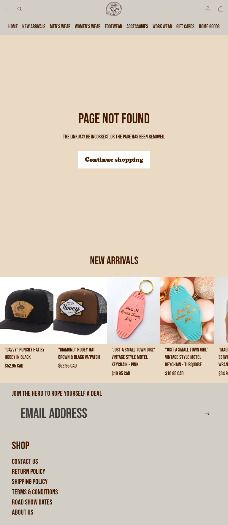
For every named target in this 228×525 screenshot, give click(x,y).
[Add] (44, 334)
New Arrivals (33, 26)
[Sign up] (207, 414)
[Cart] (220, 8)
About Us (22, 512)
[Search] (19, 8)
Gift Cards (185, 26)
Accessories (137, 26)
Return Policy (28, 471)
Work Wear (162, 26)
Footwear (113, 26)
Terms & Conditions (35, 492)
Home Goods (209, 26)
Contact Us (25, 461)
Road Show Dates (32, 502)
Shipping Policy (30, 482)
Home (13, 26)
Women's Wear (87, 26)
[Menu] (7, 9)
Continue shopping (114, 159)
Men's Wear (60, 26)
